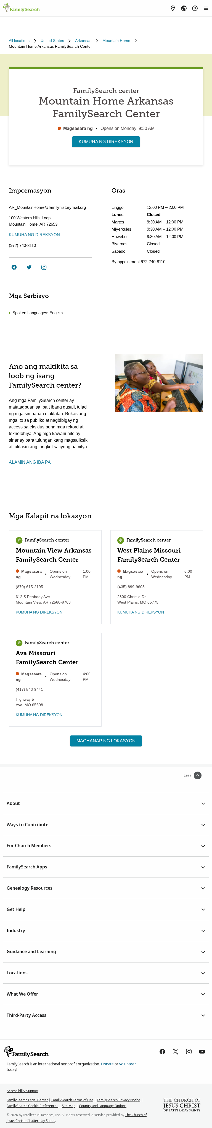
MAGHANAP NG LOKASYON (106, 740)
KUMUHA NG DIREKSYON (106, 141)
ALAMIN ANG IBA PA (30, 462)
